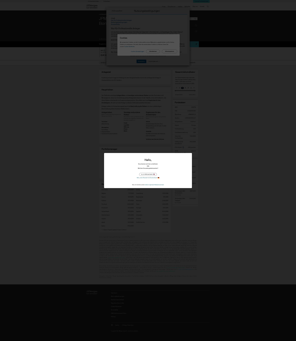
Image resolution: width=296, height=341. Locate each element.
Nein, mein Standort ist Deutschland (147, 177)
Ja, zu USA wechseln (147, 174)
